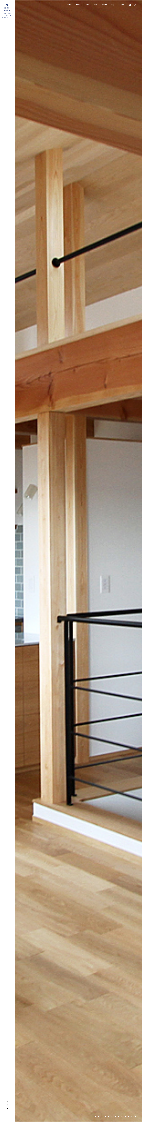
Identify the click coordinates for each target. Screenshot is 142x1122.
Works (78, 4)
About (104, 4)
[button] (95, 1116)
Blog (112, 4)
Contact (121, 4)
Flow (96, 4)
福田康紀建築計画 (7, 9)
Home (69, 4)
